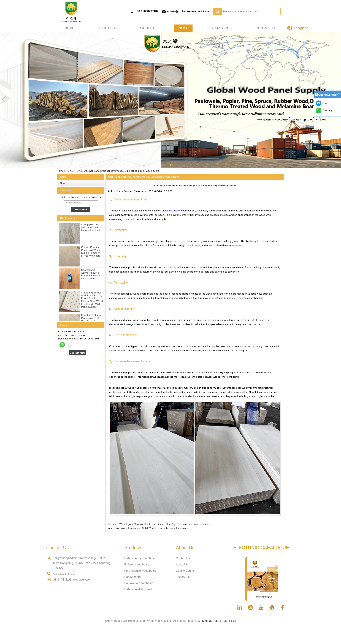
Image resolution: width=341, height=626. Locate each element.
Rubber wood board (136, 564)
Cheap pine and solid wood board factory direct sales (91, 227)
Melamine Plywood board (140, 558)
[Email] (70, 345)
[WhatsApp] (62, 345)
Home (69, 28)
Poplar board (132, 576)
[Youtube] (261, 607)
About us (106, 28)
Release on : (141, 191)
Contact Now (77, 352)
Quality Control (185, 570)
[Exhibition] (170, 100)
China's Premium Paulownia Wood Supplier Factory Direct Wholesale (90, 251)
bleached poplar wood (174, 210)
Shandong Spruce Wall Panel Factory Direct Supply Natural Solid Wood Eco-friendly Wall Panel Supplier (92, 299)
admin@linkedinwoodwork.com (189, 11)
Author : (112, 191)
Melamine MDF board (138, 589)
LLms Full (230, 620)
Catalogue (222, 28)
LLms (218, 620)
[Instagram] (250, 607)
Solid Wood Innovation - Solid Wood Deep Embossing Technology (151, 528)
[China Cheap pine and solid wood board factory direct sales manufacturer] (69, 233)
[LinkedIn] (239, 607)
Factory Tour (183, 576)
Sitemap (207, 620)
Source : (129, 191)
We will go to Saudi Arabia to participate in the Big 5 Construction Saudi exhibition (164, 524)
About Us (182, 564)
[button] (170, 165)
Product (147, 28)
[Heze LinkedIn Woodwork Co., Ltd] (71, 21)
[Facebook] (282, 607)
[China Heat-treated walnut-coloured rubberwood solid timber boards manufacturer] (69, 278)
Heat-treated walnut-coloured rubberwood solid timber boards (91, 274)
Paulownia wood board (138, 583)
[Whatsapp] (271, 607)
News (183, 28)
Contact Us (266, 28)
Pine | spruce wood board (140, 570)
